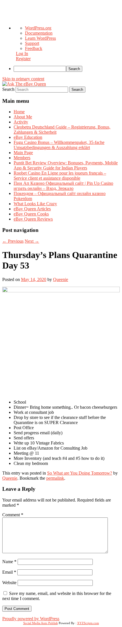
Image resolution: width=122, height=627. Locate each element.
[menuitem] (67, 69)
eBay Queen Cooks (31, 213)
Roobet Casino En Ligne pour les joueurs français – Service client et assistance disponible (60, 176)
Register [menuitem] (23, 58)
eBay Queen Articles (32, 208)
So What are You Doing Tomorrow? (79, 473)
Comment (12, 514)
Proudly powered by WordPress (30, 618)
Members (22, 157)
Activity (21, 121)
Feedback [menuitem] (33, 48)
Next (32, 241)
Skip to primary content (23, 78)
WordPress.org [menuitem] (38, 28)
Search (8, 89)
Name (9, 561)
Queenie (60, 279)
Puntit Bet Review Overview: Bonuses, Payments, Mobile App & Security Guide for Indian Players (66, 165)
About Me (23, 116)
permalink (55, 478)
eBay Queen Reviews (33, 219)
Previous (13, 241)
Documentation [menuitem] (38, 33)
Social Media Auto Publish (40, 623)
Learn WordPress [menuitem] (40, 38)
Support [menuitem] (32, 43)
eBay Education (28, 137)
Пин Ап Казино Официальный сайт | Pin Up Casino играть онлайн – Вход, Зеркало (63, 186)
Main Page (23, 152)
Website (9, 582)
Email (9, 572)
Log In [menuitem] (22, 53)
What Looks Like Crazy (35, 203)
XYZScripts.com (88, 623)
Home (19, 111)
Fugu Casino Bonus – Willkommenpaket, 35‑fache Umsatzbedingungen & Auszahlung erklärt (59, 145)
